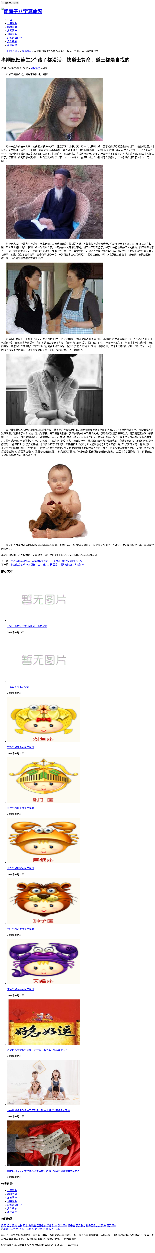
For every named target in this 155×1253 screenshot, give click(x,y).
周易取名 (80, 1225)
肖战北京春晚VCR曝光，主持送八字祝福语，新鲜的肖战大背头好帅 (47, 564)
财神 (54, 1225)
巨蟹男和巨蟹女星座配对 (20, 868)
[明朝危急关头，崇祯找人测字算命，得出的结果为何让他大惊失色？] (43, 1165)
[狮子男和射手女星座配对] (43, 923)
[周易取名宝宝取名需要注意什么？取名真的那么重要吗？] (43, 1044)
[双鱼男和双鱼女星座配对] (43, 741)
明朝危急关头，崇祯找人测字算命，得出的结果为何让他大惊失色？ (43, 1171)
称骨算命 (12, 27)
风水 (25, 1225)
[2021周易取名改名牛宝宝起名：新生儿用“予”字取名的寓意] (43, 1104)
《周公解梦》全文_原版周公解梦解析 (27, 626)
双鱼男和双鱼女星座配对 (20, 747)
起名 (9, 1225)
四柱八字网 (13, 51)
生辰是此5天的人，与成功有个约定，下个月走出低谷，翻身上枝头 (46, 561)
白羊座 (32, 1225)
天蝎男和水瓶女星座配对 (20, 989)
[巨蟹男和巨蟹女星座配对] (43, 862)
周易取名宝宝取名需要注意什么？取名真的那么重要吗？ (37, 1050)
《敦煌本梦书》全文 (18, 687)
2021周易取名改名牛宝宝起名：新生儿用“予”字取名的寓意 (38, 1110)
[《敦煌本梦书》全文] (43, 681)
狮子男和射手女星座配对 (20, 929)
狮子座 (71, 1225)
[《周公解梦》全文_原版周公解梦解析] (43, 620)
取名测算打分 (14, 38)
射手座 (47, 1225)
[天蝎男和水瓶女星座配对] (43, 983)
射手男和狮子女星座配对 (20, 808)
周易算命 (12, 30)
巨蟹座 (40, 1225)
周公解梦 (12, 41)
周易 (3, 1225)
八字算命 (12, 23)
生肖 (20, 1225)
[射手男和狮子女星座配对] (43, 802)
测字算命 (12, 34)
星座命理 (12, 45)
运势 (14, 1225)
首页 (9, 19)
